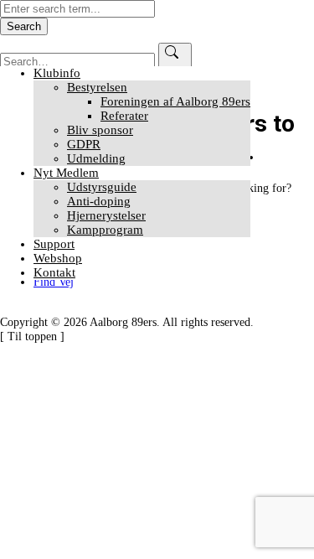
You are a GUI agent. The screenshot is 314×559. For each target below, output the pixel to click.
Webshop (57, 258)
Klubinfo (56, 73)
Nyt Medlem (66, 172)
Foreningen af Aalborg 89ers (175, 101)
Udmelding (96, 158)
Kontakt (54, 272)
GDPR (83, 144)
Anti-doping (99, 201)
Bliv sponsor (100, 130)
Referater (124, 115)
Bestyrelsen (97, 87)
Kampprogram (105, 229)
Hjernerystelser (106, 215)
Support (54, 244)
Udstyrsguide (101, 187)
